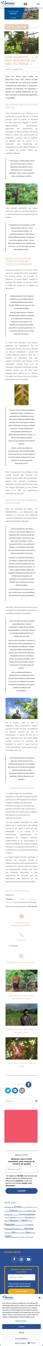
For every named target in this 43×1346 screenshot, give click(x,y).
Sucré (33, 1233)
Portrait (16, 1229)
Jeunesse (22, 1217)
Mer (34, 1217)
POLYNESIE (29, 1225)
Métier (19, 1221)
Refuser (21, 1333)
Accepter (21, 1327)
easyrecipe (31, 1211)
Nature (25, 1220)
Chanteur (29, 1207)
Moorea (6, 1221)
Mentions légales (20, 1343)
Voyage (31, 1237)
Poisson (22, 1225)
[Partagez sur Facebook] (28, 1085)
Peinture (17, 1225)
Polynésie (8, 1229)
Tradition (23, 1237)
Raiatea (22, 1229)
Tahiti (8, 1236)
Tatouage (14, 1237)
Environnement (27, 1214)
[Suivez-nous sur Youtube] (28, 1257)
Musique (14, 1220)
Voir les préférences (21, 1339)
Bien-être (24, 1207)
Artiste (17, 1206)
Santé (17, 1233)
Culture (13, 1210)
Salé (13, 1232)
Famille (6, 1217)
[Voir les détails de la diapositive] (21, 13)
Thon (18, 1237)
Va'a (27, 1237)
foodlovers (12, 1218)
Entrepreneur (8, 1215)
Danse (20, 1211)
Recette (28, 1228)
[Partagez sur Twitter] (7, 1090)
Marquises (28, 1218)
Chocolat (34, 1207)
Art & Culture (16, 27)
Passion (9, 1224)
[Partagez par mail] (22, 1090)
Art (13, 1207)
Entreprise (16, 1215)
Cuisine (6, 1211)
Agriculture (7, 1207)
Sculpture (22, 1233)
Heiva (18, 1217)
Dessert (24, 1211)
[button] (40, 1298)
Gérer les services (21, 1321)
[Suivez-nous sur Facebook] (14, 1257)
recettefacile (7, 1233)
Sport (28, 1232)
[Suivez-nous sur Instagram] (21, 1257)
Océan (31, 1221)
